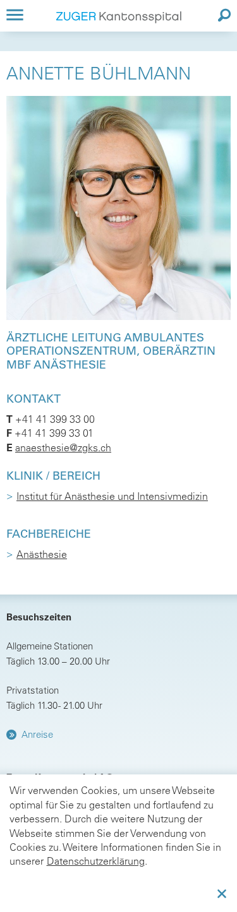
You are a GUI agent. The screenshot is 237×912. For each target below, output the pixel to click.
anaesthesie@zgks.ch (63, 447)
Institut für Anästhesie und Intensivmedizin (112, 496)
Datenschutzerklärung (96, 861)
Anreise (37, 734)
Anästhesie (41, 554)
